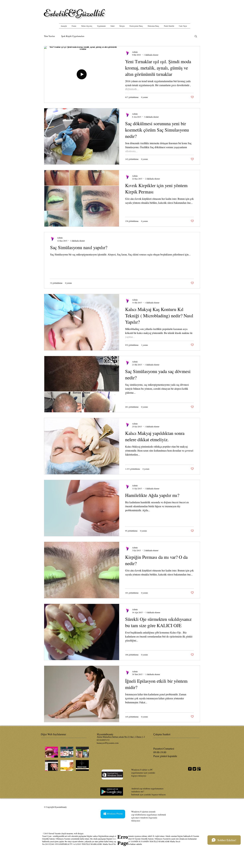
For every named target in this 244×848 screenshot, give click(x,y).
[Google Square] (199, 769)
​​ (74, 13)
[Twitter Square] (194, 769)
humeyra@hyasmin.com (108, 742)
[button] (195, 36)
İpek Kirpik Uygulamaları (72, 36)
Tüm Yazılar (49, 36)
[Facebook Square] (190, 769)
